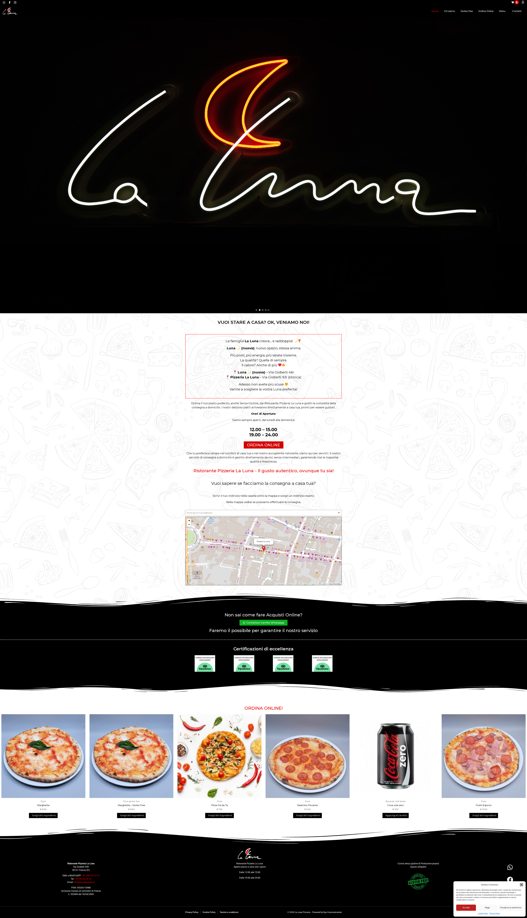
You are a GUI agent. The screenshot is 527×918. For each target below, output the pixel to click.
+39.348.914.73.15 (90, 875)
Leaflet (323, 584)
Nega (487, 907)
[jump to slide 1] (259, 310)
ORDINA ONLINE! (263, 708)
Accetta (466, 907)
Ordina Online (486, 11)
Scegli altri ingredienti (43, 815)
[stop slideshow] (268, 310)
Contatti (517, 11)
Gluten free (467, 11)
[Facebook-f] (9, 2)
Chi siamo (449, 11)
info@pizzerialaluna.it (84, 882)
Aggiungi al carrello (396, 815)
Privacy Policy (495, 913)
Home (434, 11)
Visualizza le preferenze (510, 907)
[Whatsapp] (4, 2)
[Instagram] (15, 2)
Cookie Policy (483, 913)
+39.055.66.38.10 (82, 879)
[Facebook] (510, 879)
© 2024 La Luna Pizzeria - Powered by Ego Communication (314, 912)
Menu (502, 11)
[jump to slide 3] (266, 310)
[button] (521, 884)
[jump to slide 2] (263, 310)
